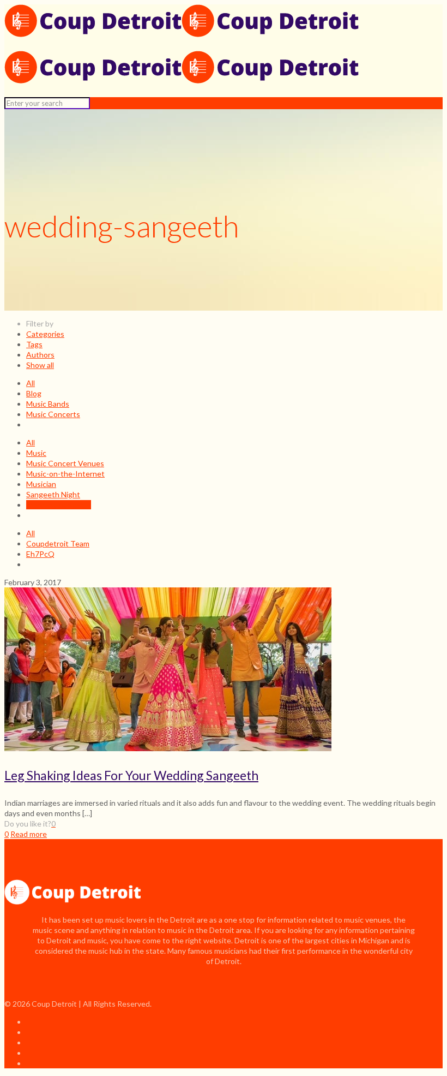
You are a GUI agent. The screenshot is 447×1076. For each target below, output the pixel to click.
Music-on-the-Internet (65, 473)
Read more (28, 834)
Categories (45, 333)
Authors (40, 354)
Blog (33, 393)
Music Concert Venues (65, 463)
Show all (40, 365)
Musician (41, 484)
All (30, 383)
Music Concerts (53, 414)
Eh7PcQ (40, 553)
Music (36, 452)
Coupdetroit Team (57, 543)
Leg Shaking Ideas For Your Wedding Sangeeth (131, 775)
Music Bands (47, 403)
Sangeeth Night (53, 494)
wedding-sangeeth (58, 504)
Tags (34, 344)
